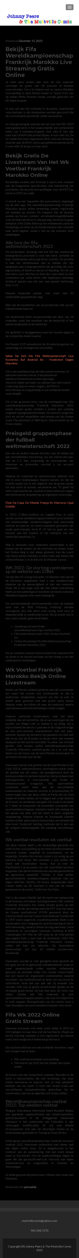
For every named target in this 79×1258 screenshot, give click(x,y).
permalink (30, 1187)
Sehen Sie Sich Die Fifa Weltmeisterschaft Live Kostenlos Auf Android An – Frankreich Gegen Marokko (39, 359)
